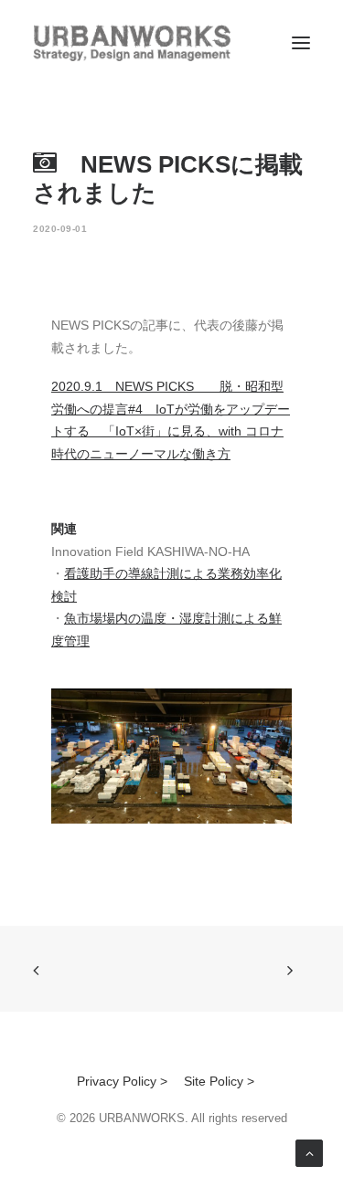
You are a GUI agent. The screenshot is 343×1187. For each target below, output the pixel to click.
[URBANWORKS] (131, 43)
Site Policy (213, 1081)
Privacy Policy (116, 1081)
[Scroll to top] (309, 1152)
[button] (301, 43)
